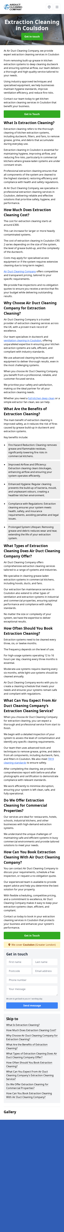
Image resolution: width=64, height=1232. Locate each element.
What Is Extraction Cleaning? (23, 1025)
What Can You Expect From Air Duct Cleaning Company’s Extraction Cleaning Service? (30, 1075)
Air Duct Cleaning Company (20, 271)
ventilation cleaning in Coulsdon (22, 340)
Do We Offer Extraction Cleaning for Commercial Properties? (27, 1086)
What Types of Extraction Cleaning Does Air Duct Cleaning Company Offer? (31, 1055)
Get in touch (32, 36)
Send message (32, 1005)
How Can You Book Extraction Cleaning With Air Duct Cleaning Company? (29, 1095)
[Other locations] (49, 7)
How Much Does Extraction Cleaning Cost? (31, 1030)
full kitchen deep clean (41, 398)
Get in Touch (32, 114)
